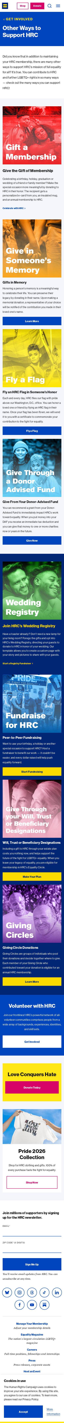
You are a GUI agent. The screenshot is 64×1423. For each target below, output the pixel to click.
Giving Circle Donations (20, 948)
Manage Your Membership (32, 1323)
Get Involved (19, 19)
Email (13, 1226)
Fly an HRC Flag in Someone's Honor (30, 392)
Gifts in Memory (15, 282)
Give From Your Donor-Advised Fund (30, 502)
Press (32, 1360)
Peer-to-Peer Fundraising (22, 738)
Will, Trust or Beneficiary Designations (32, 843)
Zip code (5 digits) (20, 1243)
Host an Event (32, 1371)
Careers (32, 1349)
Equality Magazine (32, 1334)
